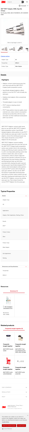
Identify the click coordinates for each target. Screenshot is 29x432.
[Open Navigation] (27, 2)
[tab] (14, 291)
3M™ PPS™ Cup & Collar (8, 349)
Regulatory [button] (6, 392)
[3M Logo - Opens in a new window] (3, 2)
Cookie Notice (5, 422)
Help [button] (3, 396)
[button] (7, 429)
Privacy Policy (19, 405)
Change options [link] (5, 56)
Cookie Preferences (12, 406)
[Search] (23, 2)
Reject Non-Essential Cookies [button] (9, 425)
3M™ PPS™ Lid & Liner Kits (20, 373)
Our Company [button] (7, 387)
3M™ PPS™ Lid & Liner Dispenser (8, 373)
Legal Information (11, 405)
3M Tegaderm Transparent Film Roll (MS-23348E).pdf (7, 307)
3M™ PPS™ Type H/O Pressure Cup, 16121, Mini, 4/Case (20, 350)
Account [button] (23, 5)
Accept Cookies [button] (21, 425)
